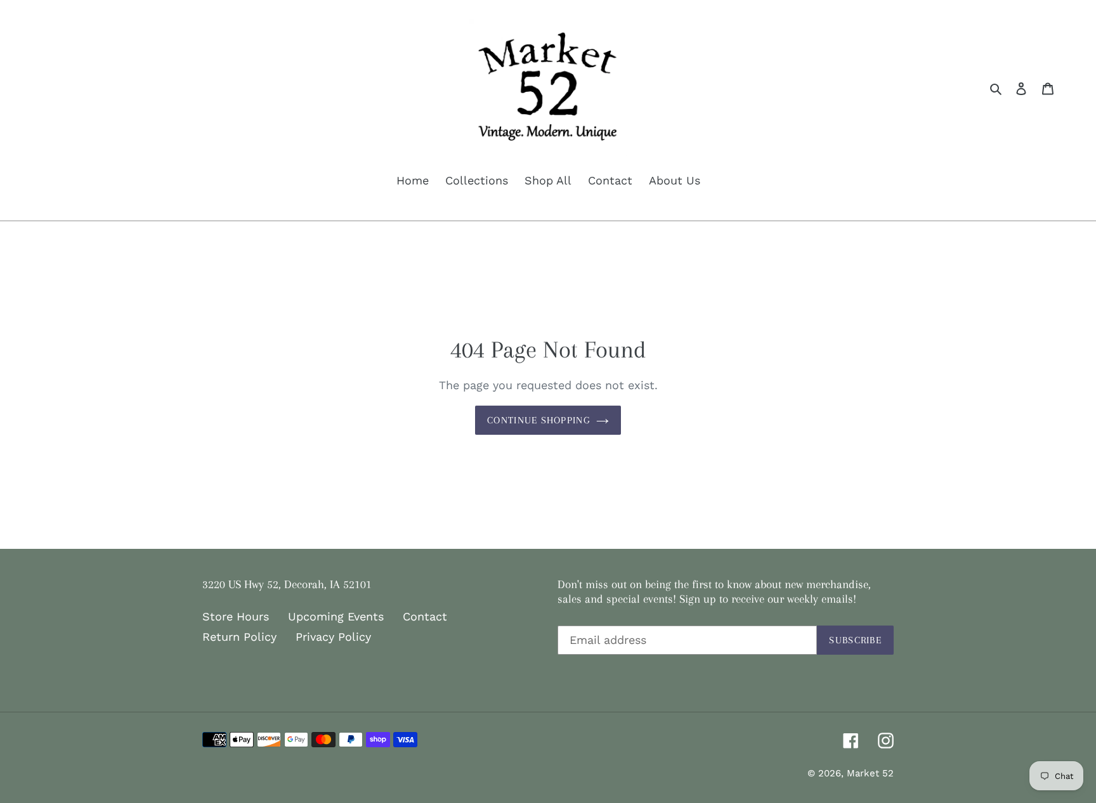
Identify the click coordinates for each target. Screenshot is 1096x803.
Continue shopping (538, 420)
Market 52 (870, 773)
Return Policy (239, 636)
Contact (425, 616)
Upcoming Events (336, 616)
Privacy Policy (333, 636)
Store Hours (235, 616)
